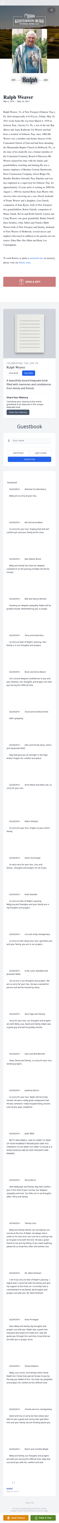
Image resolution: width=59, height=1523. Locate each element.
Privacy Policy (22, 1511)
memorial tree (36, 258)
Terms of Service (37, 1511)
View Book (13, 373)
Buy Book (28, 373)
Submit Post (29, 459)
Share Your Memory (18, 412)
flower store (25, 262)
